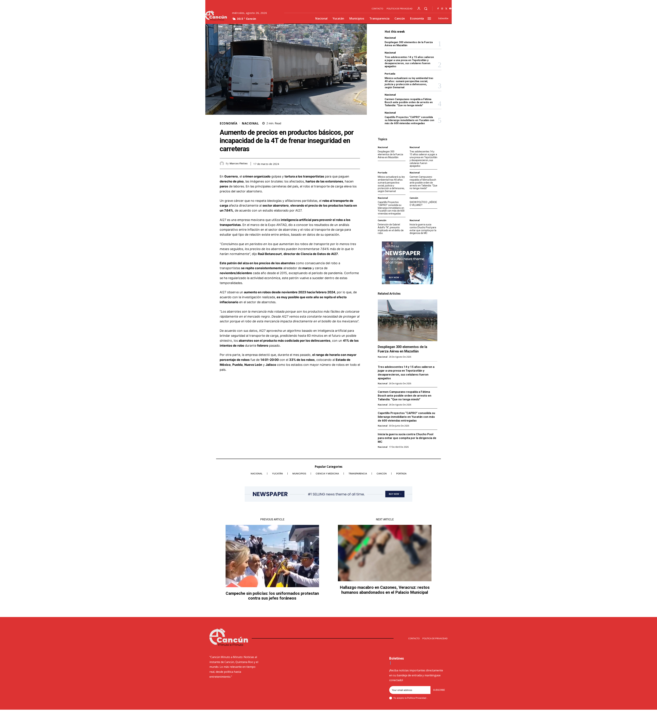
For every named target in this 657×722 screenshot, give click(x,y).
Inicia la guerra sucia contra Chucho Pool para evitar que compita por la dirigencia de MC (423, 228)
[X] (446, 9)
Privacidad (421, 698)
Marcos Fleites (239, 163)
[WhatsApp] (356, 163)
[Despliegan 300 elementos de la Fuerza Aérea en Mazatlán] (407, 320)
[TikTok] (421, 716)
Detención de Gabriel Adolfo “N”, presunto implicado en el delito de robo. (391, 228)
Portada (390, 73)
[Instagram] (442, 9)
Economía (228, 123)
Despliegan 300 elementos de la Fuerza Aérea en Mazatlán (390, 154)
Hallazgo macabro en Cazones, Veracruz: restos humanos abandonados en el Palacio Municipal (385, 590)
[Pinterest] (348, 163)
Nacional (250, 123)
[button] (426, 8)
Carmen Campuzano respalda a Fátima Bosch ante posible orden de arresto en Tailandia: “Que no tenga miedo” (409, 102)
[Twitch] (430, 716)
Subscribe (439, 689)
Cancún (414, 198)
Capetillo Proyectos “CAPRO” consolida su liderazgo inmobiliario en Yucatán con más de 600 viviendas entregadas (409, 120)
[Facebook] (438, 9)
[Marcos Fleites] (223, 163)
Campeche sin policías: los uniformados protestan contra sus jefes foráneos (272, 596)
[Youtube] (450, 9)
